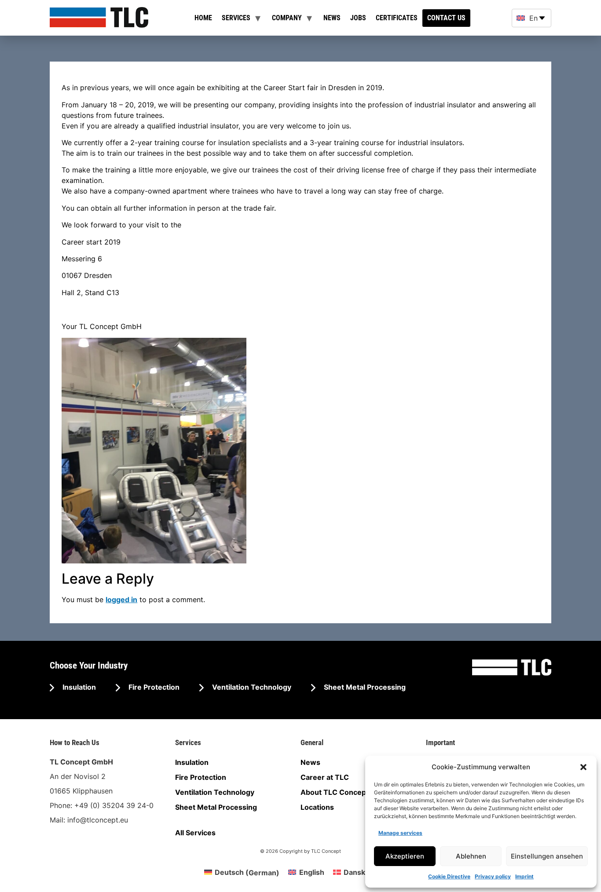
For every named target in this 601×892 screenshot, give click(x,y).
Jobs (358, 18)
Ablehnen (471, 856)
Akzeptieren (404, 856)
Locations (317, 807)
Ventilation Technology (250, 687)
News (332, 18)
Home (203, 18)
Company (287, 18)
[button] (583, 767)
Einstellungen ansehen (547, 856)
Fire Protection (153, 687)
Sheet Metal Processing (364, 687)
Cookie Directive (449, 876)
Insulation (78, 687)
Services (236, 18)
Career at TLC (324, 777)
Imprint (524, 876)
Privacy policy (493, 876)
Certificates (397, 18)
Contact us (446, 18)
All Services (195, 832)
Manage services (400, 833)
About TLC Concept (334, 792)
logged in (121, 599)
